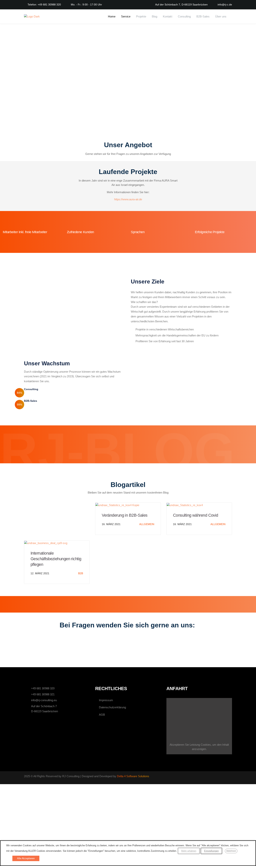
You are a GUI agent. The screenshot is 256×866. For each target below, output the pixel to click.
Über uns (220, 16)
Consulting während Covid (195, 515)
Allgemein (146, 524)
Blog (154, 16)
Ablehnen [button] (231, 851)
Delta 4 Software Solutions (133, 776)
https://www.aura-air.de (128, 199)
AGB (102, 714)
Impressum (106, 700)
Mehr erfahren (188, 850)
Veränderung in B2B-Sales (124, 515)
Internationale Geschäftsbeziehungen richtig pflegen (56, 559)
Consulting (184, 16)
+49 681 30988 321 (43, 694)
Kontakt (167, 16)
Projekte (141, 16)
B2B (80, 573)
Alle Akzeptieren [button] (26, 858)
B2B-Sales (203, 16)
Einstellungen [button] (211, 850)
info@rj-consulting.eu (44, 700)
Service (125, 16)
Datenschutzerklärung (112, 707)
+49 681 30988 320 (43, 688)
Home (111, 16)
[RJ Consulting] (32, 16)
